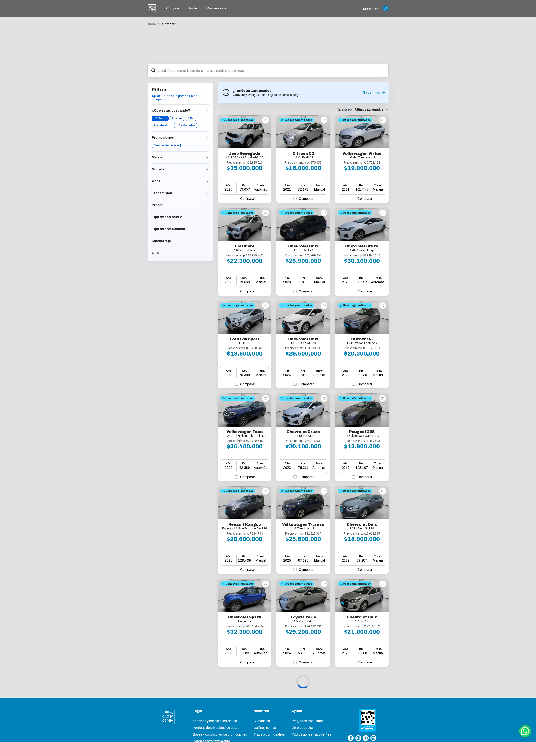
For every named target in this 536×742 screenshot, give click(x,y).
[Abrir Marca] (207, 157)
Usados (177, 118)
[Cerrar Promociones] (207, 137)
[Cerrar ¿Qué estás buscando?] (207, 110)
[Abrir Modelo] (207, 169)
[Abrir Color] (207, 253)
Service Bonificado (166, 145)
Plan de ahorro (163, 125)
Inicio (151, 24)
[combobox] (271, 71)
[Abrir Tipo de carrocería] (207, 217)
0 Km (191, 118)
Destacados (187, 125)
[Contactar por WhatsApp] (525, 731)
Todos (162, 118)
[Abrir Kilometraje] (207, 241)
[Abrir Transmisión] (207, 193)
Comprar (169, 24)
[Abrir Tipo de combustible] (207, 229)
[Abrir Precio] (207, 205)
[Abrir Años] (207, 181)
